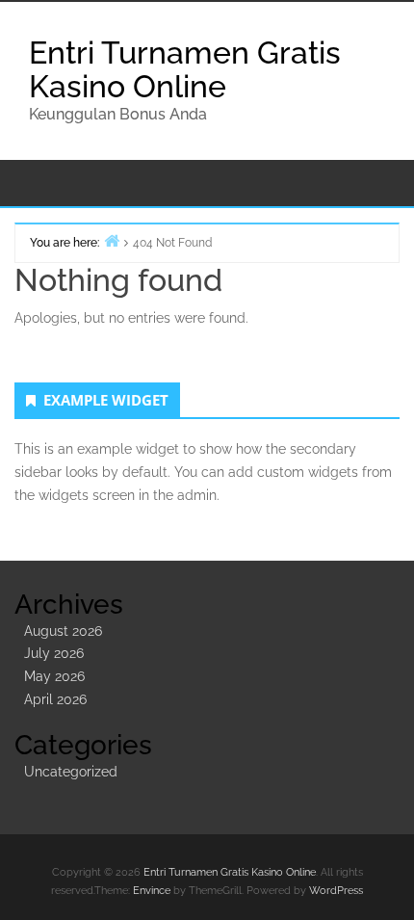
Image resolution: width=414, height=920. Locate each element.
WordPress (336, 890)
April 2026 (55, 699)
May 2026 (54, 676)
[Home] (111, 240)
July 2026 (54, 653)
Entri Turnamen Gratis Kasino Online (185, 69)
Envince (151, 890)
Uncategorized (70, 771)
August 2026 (63, 631)
